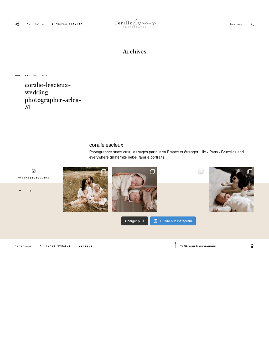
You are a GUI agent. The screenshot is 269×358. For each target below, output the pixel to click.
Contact (236, 24)
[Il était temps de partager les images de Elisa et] (183, 189)
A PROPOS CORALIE (67, 24)
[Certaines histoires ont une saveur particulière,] (134, 189)
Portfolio (35, 24)
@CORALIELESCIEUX (33, 177)
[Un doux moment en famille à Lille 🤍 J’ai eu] (231, 189)
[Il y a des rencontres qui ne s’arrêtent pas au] (85, 189)
